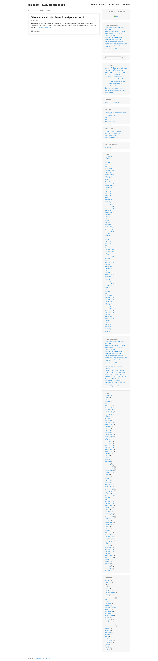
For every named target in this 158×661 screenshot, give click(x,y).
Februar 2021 (108, 245)
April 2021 (108, 241)
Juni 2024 (107, 189)
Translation (112, 88)
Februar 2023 (108, 203)
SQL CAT (107, 118)
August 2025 (108, 176)
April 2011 (108, 324)
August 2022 (108, 214)
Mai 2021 (107, 239)
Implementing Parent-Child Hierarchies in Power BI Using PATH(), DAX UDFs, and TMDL (116, 45)
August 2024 (108, 187)
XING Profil (108, 147)
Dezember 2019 (109, 257)
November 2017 (109, 272)
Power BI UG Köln (110, 116)
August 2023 (108, 199)
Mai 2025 (107, 180)
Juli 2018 (107, 270)
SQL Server (108, 632)
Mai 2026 (107, 162)
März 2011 (108, 326)
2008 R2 (107, 68)
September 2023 (109, 197)
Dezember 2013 (109, 297)
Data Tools (111, 70)
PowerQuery (116, 81)
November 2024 (109, 184)
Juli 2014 (107, 287)
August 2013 (108, 303)
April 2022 (108, 222)
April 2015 (108, 282)
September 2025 (109, 174)
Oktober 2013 (109, 301)
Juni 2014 (107, 289)
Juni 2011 (107, 322)
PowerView (122, 81)
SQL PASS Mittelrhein (111, 122)
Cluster (106, 70)
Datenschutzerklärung (98, 4)
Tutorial (117, 88)
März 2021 (108, 243)
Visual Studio (115, 90)
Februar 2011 (108, 328)
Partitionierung (118, 77)
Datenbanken (108, 72)
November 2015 (109, 278)
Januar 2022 (108, 226)
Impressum (126, 4)
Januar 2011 (108, 330)
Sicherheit (113, 86)
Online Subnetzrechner (111, 137)
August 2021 (108, 234)
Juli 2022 (107, 216)
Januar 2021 (108, 247)
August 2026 (108, 157)
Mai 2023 (107, 201)
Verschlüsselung (108, 90)
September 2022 (109, 212)
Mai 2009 (107, 332)
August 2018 (108, 268)
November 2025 (109, 170)
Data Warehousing (118, 70)
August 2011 (108, 320)
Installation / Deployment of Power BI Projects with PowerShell (115, 377)
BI (123, 68)
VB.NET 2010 (122, 88)
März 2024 (108, 193)
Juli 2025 (107, 178)
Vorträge (123, 90)
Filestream (107, 74)
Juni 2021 (107, 237)
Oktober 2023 (109, 195)
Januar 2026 (108, 168)
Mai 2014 (107, 291)
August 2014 (108, 286)
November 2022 (109, 209)
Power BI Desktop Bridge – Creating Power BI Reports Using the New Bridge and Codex (115, 33)
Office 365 (110, 77)
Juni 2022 (107, 218)
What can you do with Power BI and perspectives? (57, 17)
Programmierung (111, 83)
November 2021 (109, 230)
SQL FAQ (107, 120)
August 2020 (108, 253)
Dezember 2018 (109, 262)
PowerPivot (109, 81)
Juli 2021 (107, 235)
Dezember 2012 (109, 311)
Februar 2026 (108, 166)
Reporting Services (110, 627)
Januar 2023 (108, 205)
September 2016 (109, 274)
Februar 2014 (108, 293)
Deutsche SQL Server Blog (112, 102)
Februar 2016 (108, 276)
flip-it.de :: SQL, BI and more (46, 5)
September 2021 (109, 232)
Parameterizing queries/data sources (115, 386)
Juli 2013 (107, 305)
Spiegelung (118, 86)
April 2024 (108, 191)
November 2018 (109, 264)
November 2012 (109, 312)
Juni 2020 (107, 255)
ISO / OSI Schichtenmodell (112, 133)
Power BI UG (108, 114)
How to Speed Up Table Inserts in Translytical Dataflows (114, 50)
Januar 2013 (108, 309)
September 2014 (109, 284)
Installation (116, 74)
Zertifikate (110, 92)
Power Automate (114, 79)
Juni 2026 (107, 160)
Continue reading (45, 27)
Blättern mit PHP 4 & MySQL (113, 131)
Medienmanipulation (110, 135)
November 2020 (109, 251)
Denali (114, 72)
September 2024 (109, 185)
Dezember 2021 (109, 228)
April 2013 (108, 307)
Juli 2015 (107, 280)
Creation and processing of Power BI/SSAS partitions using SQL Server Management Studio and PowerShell (115, 372)
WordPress (38, 658)
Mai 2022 (107, 220)
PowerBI (121, 79)
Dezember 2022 (109, 207)
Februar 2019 (108, 261)
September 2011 (109, 318)
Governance (111, 74)
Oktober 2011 (109, 316)
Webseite (106, 92)
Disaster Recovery (119, 72)
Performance (107, 79)
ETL (124, 72)
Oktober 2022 (109, 210)
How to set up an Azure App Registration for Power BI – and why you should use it (115, 382)
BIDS (125, 68)
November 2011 (109, 314)
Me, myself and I (114, 4)
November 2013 (109, 299)
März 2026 (108, 164)
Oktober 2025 (109, 172)
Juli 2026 (107, 159)
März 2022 (108, 224)
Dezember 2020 (109, 249)
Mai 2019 (107, 259)
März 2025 (108, 182)
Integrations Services (110, 607)
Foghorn (47, 658)
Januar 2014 (108, 295)
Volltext (119, 90)
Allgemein (36, 31)
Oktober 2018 (109, 266)
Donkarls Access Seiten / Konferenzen (115, 112)
